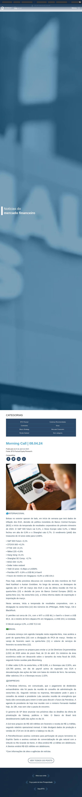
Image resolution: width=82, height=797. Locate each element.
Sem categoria (57, 433)
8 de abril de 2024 (22, 449)
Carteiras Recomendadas (58, 422)
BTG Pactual (24, 422)
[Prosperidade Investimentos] (11, 8)
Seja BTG (41, 789)
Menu (74, 8)
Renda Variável (24, 433)
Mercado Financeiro (57, 429)
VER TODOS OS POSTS (41, 760)
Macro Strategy (24, 429)
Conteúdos (24, 425)
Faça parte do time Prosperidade (41, 782)
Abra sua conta (41, 775)
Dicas (58, 425)
